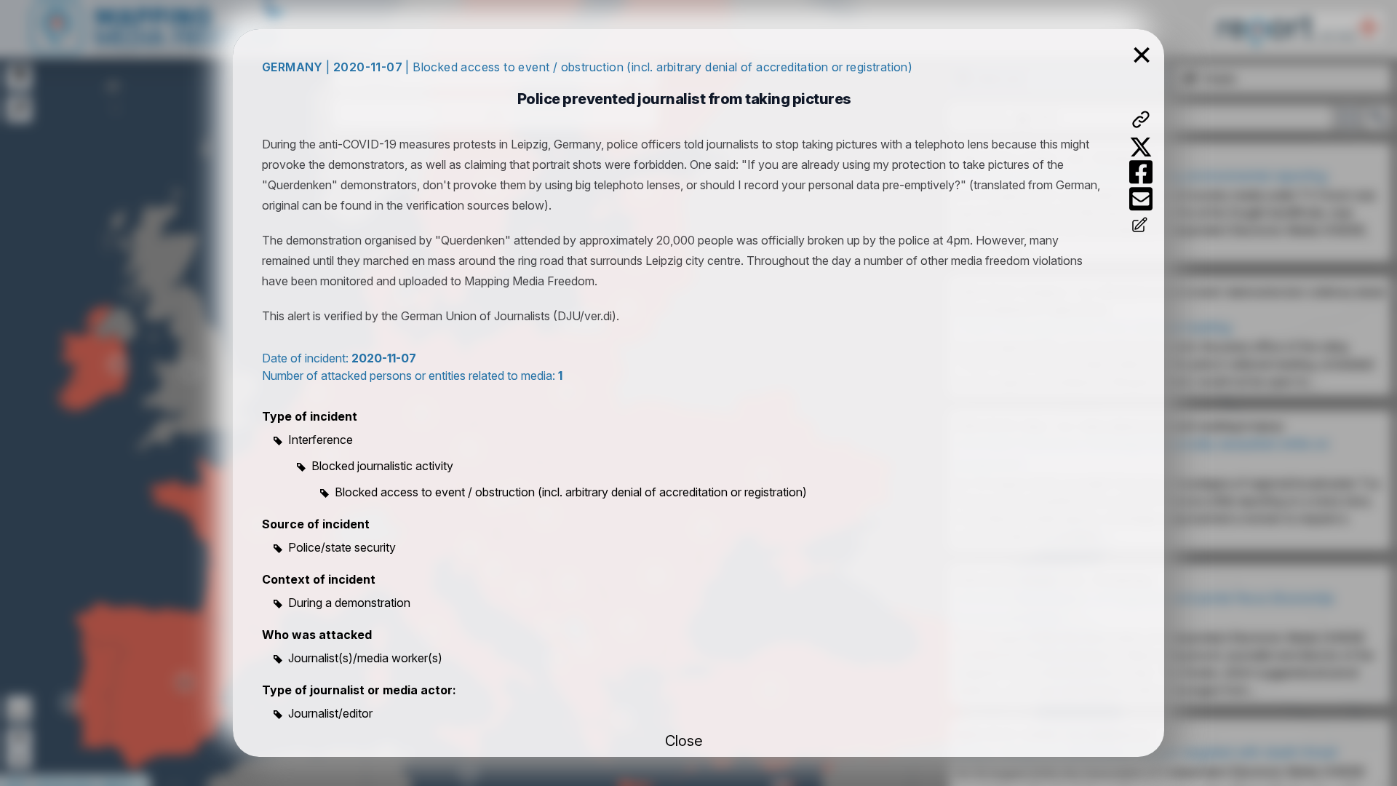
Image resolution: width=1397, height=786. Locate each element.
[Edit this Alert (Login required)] (1141, 226)
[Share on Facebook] (1141, 172)
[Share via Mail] (1141, 199)
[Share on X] (1141, 147)
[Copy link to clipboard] (1141, 119)
